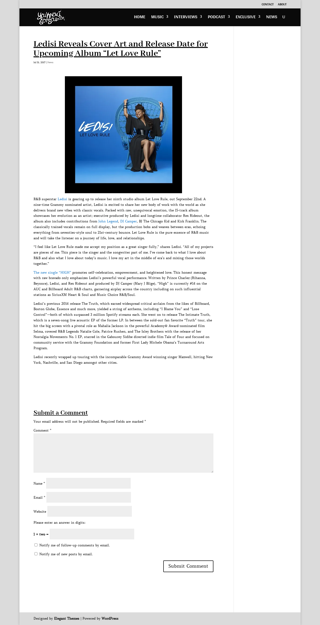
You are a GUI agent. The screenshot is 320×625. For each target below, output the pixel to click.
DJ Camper (128, 221)
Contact (268, 5)
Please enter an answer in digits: (59, 522)
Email (39, 497)
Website (39, 511)
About (282, 5)
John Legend (108, 221)
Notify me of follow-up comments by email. (74, 545)
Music (157, 18)
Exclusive (246, 18)
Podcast (216, 18)
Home (139, 18)
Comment (42, 430)
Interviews (185, 18)
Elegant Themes (66, 618)
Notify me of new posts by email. (66, 554)
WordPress (110, 618)
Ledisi (62, 199)
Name (39, 483)
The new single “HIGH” (52, 272)
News (271, 18)
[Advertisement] (118, 375)
